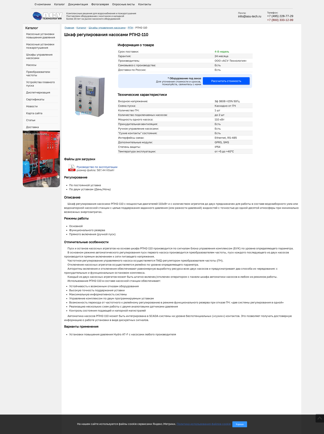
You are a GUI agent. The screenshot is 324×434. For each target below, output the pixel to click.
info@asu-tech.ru (249, 16)
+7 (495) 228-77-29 (280, 16)
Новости (32, 106)
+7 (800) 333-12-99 (280, 20)
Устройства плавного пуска (40, 83)
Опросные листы (123, 4)
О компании (43, 4)
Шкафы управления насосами (39, 56)
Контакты (144, 4)
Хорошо (240, 424)
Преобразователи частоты (38, 73)
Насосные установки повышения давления (40, 35)
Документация (78, 4)
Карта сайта (34, 113)
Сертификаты (35, 99)
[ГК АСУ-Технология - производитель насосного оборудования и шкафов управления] (48, 16)
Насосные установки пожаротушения (40, 46)
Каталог (59, 4)
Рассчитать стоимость (226, 81)
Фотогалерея (100, 4)
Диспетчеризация (38, 92)
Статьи (30, 120)
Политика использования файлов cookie (204, 424)
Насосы (31, 65)
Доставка (32, 127)
